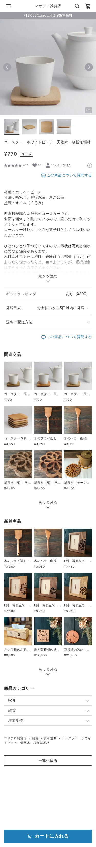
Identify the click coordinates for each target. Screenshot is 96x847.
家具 (12, 700)
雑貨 (12, 710)
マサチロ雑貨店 (15, 738)
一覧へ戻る (48, 760)
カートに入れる (52, 836)
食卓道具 (50, 738)
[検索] (76, 6)
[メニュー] (8, 6)
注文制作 (15, 720)
